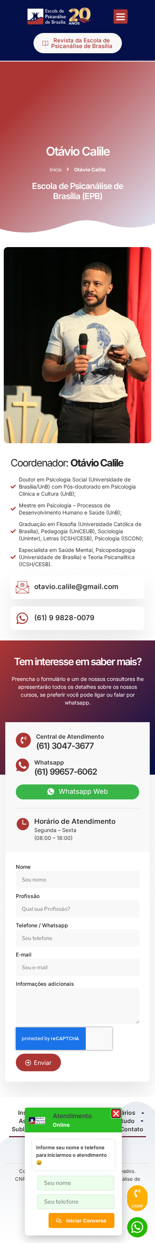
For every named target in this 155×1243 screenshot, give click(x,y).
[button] (121, 16)
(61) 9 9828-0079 (64, 617)
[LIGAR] (137, 1193)
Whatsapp (49, 762)
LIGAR (137, 1206)
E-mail (24, 954)
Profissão (28, 896)
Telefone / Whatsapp (42, 925)
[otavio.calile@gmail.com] (22, 587)
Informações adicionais (45, 984)
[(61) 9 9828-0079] (22, 618)
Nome (23, 867)
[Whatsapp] (22, 765)
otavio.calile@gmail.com (76, 586)
